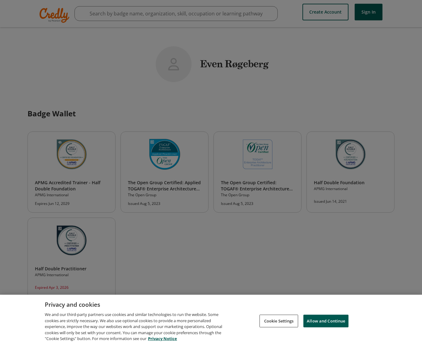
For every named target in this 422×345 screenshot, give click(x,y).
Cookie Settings (279, 320)
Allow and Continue (326, 320)
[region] (211, 320)
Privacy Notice (162, 338)
